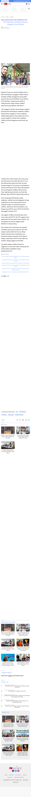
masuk (10, 675)
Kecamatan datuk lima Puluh (8, 412)
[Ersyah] (7, 4)
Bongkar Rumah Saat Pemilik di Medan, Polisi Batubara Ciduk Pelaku (15, 266)
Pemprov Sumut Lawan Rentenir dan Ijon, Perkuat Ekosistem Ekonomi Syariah (15, 269)
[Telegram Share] (26, 420)
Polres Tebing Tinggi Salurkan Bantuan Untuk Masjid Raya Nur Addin (15, 257)
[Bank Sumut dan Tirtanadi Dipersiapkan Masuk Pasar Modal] (23, 657)
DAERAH (2, 19)
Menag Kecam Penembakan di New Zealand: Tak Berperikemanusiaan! (17, 701)
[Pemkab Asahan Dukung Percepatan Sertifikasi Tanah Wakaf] (8, 445)
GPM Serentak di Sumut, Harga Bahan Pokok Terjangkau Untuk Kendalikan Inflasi (8, 740)
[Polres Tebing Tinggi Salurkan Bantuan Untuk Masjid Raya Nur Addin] (8, 430)
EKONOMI (7, 19)
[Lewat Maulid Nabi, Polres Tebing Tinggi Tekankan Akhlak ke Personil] (23, 430)
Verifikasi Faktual (19, 415)
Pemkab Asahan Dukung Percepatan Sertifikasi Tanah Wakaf (15, 263)
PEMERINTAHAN (20, 19)
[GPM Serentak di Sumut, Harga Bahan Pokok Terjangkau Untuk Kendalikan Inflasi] (8, 733)
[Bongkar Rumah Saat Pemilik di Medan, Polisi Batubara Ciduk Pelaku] (23, 642)
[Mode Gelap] (27, 4)
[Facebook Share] (17, 420)
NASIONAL (12, 19)
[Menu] (2, 4)
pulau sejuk (10, 415)
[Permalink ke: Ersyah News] (2, 28)
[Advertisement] (15, 46)
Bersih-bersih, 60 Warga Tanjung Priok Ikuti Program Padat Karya (17, 707)
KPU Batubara (23, 412)
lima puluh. (4, 415)
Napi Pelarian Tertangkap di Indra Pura (17, 691)
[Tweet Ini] (20, 420)
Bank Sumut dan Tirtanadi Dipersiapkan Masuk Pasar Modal (15, 272)
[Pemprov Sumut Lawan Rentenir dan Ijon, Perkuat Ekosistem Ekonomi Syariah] (8, 657)
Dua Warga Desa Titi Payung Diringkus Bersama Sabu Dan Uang (17, 686)
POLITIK (25, 19)
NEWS (15, 19)
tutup (17, 766)
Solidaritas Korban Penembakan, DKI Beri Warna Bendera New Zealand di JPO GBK (17, 696)
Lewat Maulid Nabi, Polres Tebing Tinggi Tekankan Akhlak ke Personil (15, 260)
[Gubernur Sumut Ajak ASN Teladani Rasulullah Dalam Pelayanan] (22, 733)
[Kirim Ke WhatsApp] (29, 420)
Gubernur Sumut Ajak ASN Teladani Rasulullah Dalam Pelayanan (22, 740)
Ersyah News (6, 27)
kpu (17, 412)
